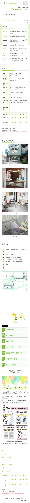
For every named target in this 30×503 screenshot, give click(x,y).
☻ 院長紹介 (5, 454)
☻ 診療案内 (5, 468)
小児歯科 (5, 36)
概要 (14, 20)
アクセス (24, 22)
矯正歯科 (5, 45)
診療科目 (7, 20)
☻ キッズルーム (6, 471)
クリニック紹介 (22, 20)
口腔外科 (5, 48)
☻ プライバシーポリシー (8, 461)
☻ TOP (3, 450)
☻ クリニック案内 (6, 457)
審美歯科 (5, 40)
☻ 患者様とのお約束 (7, 464)
